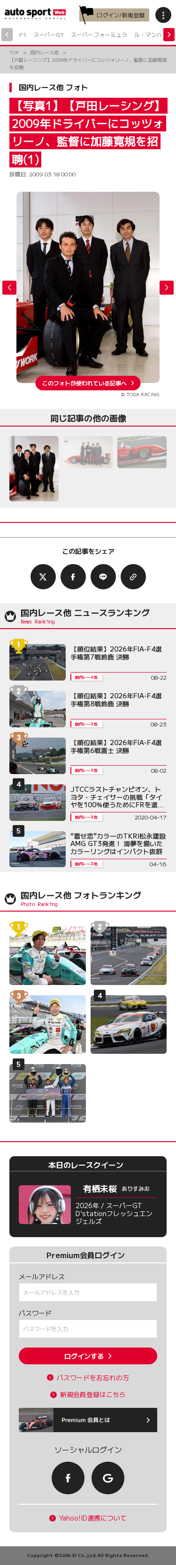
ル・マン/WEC (153, 34)
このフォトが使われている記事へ (84, 383)
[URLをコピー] (133, 576)
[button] (167, 288)
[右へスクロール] (169, 34)
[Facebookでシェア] (73, 576)
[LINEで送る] (103, 576)
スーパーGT (48, 34)
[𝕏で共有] (43, 576)
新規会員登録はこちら (93, 1394)
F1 (22, 34)
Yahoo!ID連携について (93, 1518)
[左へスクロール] (7, 34)
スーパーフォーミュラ (99, 34)
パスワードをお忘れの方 (93, 1378)
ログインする (84, 1356)
